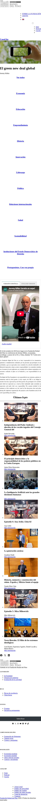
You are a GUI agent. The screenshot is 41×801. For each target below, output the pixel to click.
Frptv (6, 773)
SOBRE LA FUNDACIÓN (31, 14)
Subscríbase (20, 719)
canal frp (25, 16)
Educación (20, 109)
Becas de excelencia (11, 693)
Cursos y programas (10, 740)
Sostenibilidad (20, 236)
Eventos (7, 708)
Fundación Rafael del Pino (9, 798)
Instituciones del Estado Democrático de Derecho (20, 252)
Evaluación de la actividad (13, 680)
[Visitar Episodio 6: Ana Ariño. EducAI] (21, 509)
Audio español (6, 344)
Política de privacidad (21, 789)
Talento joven (8, 738)
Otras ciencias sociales (11, 757)
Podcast (38, 29)
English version (28, 284)
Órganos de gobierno (11, 678)
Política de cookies (20, 790)
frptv (37, 27)
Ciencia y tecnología (11, 759)
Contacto (17, 796)
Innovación (20, 157)
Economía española (10, 754)
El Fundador (8, 676)
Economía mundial (10, 756)
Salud (20, 220)
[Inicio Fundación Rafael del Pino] (10, 7)
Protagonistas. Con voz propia (20, 267)
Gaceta (38, 31)
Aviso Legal (18, 787)
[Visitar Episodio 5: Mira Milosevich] (21, 598)
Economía (20, 93)
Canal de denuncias (20, 794)
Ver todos (21, 77)
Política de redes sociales (22, 792)
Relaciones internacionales (20, 204)
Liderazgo (20, 172)
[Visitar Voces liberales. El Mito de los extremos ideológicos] (21, 627)
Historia (20, 141)
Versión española (10, 284)
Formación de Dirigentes (12, 736)
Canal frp (4, 39)
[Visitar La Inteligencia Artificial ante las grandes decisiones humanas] (21, 479)
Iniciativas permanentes (12, 710)
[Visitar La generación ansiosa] (21, 538)
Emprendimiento (20, 125)
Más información (9, 435)
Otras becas (8, 695)
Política (20, 188)
